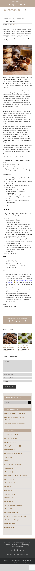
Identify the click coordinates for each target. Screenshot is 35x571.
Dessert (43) (9, 472)
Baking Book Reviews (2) (13, 446)
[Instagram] (14, 550)
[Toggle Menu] (31, 10)
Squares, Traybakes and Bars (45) (15, 516)
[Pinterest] (23, 550)
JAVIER (13, 543)
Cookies (15, 24)
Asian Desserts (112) (11, 438)
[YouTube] (20, 550)
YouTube (10, 282)
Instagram (18, 280)
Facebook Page (27, 280)
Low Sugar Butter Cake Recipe (15, 423)
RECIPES (19, 543)
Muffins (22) (9, 501)
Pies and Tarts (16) (11, 509)
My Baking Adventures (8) (13, 505)
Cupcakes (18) (9, 468)
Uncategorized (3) (10, 523)
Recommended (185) (11, 512)
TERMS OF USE (11, 555)
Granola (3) (8, 490)
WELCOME (6, 543)
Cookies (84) (9, 461)
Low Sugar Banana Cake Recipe (15, 413)
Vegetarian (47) (10, 527)
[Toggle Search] (25, 10)
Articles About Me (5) (11, 435)
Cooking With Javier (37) (13, 464)
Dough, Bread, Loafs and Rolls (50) (16, 475)
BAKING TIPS (27, 543)
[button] (4, 342)
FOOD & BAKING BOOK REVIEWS (17, 545)
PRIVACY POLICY (22, 555)
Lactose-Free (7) (10, 498)
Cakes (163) (8, 457)
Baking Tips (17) (10, 449)
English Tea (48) (10, 479)
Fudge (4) (8, 486)
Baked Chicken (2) (11, 442)
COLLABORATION (17, 547)
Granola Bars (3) (10, 494)
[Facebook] (17, 550)
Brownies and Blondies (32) (13, 453)
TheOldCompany (21, 562)
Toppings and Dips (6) (12, 520)
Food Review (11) (10, 483)
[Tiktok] (12, 550)
